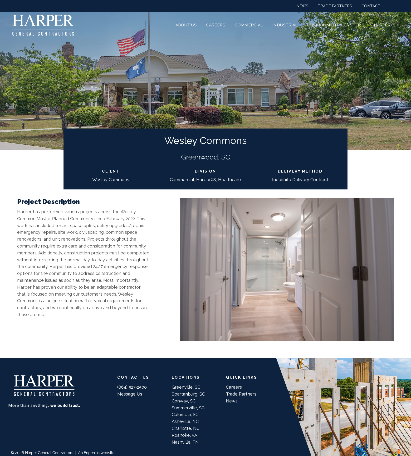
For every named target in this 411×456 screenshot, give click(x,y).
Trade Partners (241, 394)
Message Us (129, 394)
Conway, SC (184, 400)
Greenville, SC (186, 387)
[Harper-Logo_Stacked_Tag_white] (44, 391)
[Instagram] (388, 6)
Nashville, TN (185, 442)
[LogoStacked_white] (43, 25)
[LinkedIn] (398, 5)
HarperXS (206, 179)
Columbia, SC (185, 414)
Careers (234, 387)
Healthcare (229, 179)
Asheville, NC (185, 421)
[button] (287, 6)
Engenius (92, 453)
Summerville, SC (188, 407)
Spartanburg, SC (188, 394)
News (232, 400)
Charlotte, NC (185, 428)
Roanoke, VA (184, 435)
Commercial (182, 179)
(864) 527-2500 (132, 387)
